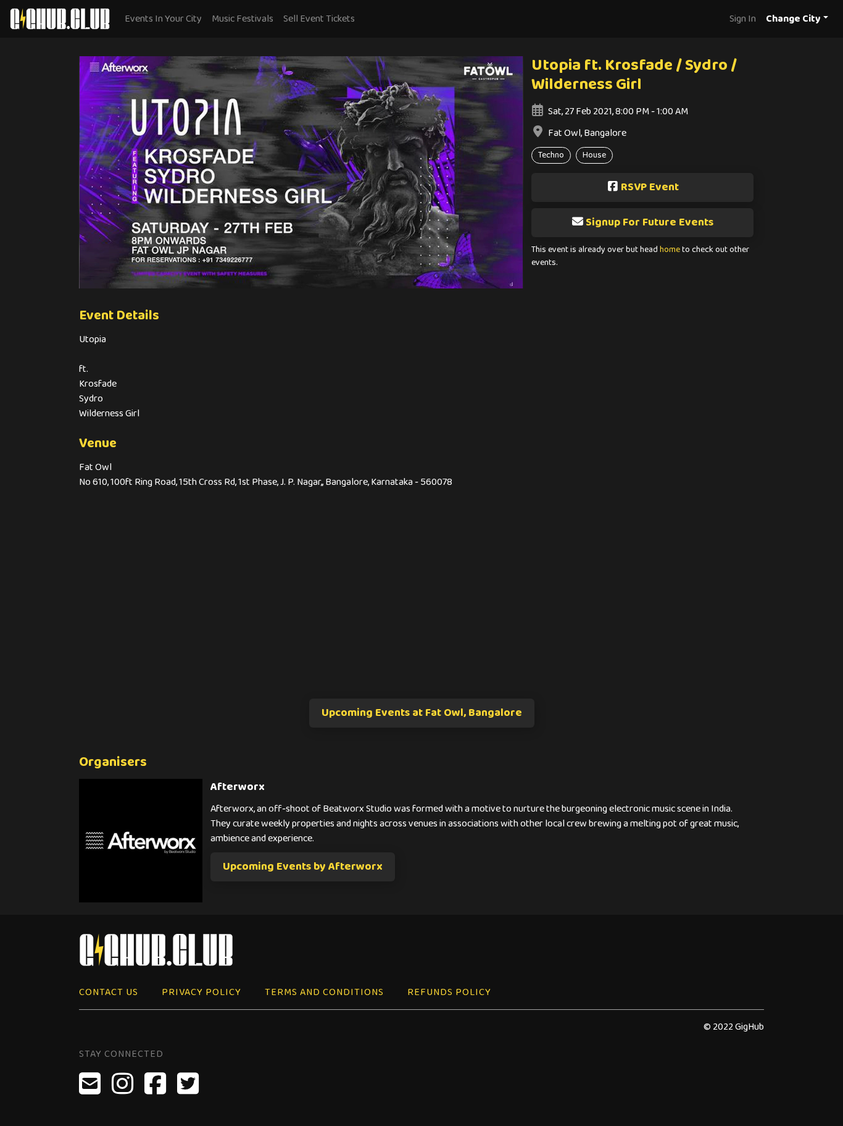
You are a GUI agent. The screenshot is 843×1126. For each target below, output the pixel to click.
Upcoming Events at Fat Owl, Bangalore (422, 713)
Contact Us (108, 992)
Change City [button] (793, 19)
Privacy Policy (201, 992)
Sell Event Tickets (319, 19)
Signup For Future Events (649, 222)
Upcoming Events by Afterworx (303, 866)
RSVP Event (650, 187)
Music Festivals (242, 19)
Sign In (742, 19)
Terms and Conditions (324, 992)
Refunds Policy (449, 992)
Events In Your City (163, 19)
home (670, 250)
